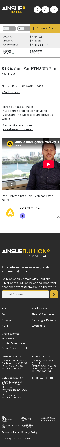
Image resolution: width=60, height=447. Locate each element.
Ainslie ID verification (14, 343)
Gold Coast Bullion (12, 377)
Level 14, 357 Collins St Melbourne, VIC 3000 (15, 362)
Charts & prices (10, 333)
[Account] (45, 10)
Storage (7, 320)
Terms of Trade (10, 432)
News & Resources (43, 314)
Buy (4, 308)
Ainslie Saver (39, 308)
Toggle (9, 28)
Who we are (9, 338)
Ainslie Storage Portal (14, 348)
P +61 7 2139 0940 (12, 395)
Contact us (39, 325)
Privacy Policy (29, 432)
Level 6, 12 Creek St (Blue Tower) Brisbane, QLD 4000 (44, 363)
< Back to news (11, 92)
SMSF (5, 325)
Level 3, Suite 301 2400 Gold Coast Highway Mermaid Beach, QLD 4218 (14, 387)
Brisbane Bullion (41, 356)
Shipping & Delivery (44, 320)
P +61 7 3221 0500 (42, 368)
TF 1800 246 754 (11, 368)
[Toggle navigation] (6, 20)
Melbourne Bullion (12, 356)
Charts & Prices (47, 28)
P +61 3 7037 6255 (12, 366)
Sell (4, 314)
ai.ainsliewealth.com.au (18, 129)
